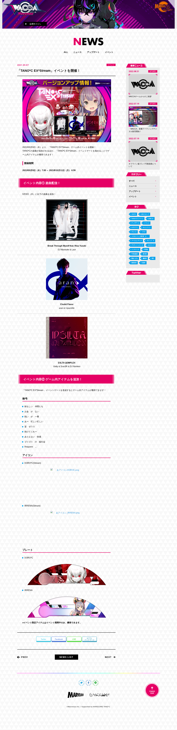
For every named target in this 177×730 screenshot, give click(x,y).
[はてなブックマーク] (89, 639)
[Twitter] (43, 639)
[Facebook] (58, 639)
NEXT (108, 657)
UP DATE (153, 71)
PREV (24, 657)
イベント (109, 52)
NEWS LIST (66, 657)
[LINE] (74, 639)
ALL (66, 52)
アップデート (93, 52)
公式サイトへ (35, 24)
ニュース (77, 52)
